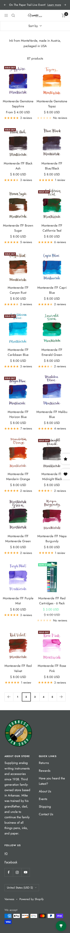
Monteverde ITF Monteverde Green (18, 538)
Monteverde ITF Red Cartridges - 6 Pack (52, 600)
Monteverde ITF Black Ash (18, 166)
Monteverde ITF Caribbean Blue (18, 352)
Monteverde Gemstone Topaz (52, 103)
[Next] (61, 696)
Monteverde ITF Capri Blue (52, 290)
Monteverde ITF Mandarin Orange (18, 476)
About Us (45, 791)
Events (43, 799)
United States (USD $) (20, 888)
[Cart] (64, 15)
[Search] (13, 15)
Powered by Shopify (31, 899)
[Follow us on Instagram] (17, 872)
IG (6, 853)
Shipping (45, 806)
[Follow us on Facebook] (8, 872)
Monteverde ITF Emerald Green (51, 352)
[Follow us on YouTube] (25, 872)
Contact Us (46, 814)
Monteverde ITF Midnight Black (51, 476)
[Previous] (8, 696)
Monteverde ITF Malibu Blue (51, 414)
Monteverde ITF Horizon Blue (18, 414)
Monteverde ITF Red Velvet (18, 668)
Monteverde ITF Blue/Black (51, 166)
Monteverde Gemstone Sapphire (18, 103)
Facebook (10, 862)
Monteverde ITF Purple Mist (18, 600)
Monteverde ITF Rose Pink (52, 668)
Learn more (54, 5)
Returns (44, 763)
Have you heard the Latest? (52, 781)
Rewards (44, 770)
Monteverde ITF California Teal (51, 228)
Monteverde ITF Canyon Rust (18, 290)
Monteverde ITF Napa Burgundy (51, 538)
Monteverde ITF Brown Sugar (18, 228)
